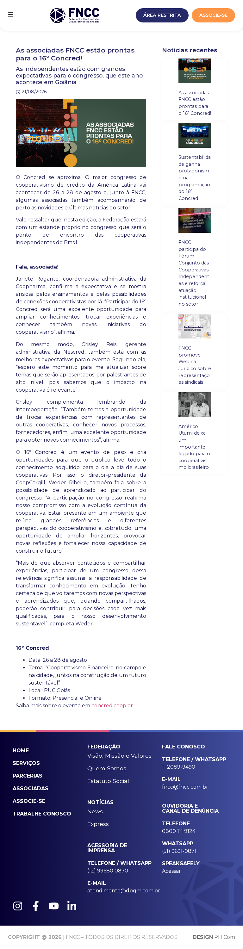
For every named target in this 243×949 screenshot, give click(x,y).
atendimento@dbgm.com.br (123, 891)
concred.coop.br (112, 706)
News (95, 811)
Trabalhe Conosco (42, 814)
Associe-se (29, 801)
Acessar (171, 871)
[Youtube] (54, 906)
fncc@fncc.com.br (185, 787)
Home (21, 750)
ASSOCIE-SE (213, 15)
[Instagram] (18, 906)
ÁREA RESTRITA (162, 15)
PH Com (214, 937)
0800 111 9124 (179, 831)
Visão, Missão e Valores (119, 755)
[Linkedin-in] (72, 906)
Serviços (26, 763)
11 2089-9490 (178, 767)
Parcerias (27, 776)
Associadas (30, 788)
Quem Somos (106, 768)
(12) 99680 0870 (107, 871)
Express (98, 824)
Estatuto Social (108, 781)
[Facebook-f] (36, 906)
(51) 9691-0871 (179, 851)
